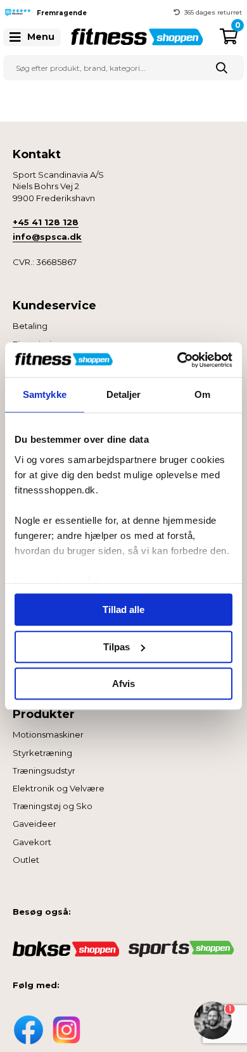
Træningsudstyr (44, 770)
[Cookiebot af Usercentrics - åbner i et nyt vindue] (177, 360)
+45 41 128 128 (46, 222)
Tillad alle (123, 609)
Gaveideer (34, 824)
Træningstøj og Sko (52, 806)
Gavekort (32, 842)
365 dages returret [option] (213, 12)
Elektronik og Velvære (58, 788)
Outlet (26, 860)
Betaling (30, 326)
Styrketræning (42, 753)
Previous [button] (114, 12)
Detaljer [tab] (123, 394)
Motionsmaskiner (48, 734)
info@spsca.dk (47, 237)
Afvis (123, 683)
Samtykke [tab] (44, 394)
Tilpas (116, 646)
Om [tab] (202, 394)
